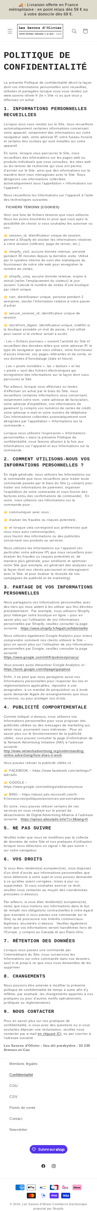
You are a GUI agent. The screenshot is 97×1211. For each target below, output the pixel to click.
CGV (13, 1097)
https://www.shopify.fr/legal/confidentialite (54, 628)
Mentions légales (23, 1064)
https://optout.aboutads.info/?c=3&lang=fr (54, 819)
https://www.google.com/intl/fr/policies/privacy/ (41, 657)
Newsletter (18, 1130)
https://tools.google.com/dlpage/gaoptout (37, 669)
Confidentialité (21, 1075)
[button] (9, 31)
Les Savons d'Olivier (37, 1204)
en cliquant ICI (49, 1033)
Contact (15, 1119)
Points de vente (22, 1108)
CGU (13, 1086)
